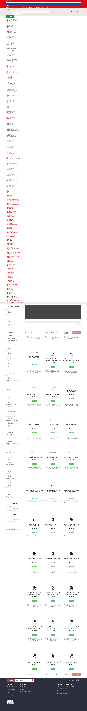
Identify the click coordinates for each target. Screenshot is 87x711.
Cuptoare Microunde (11, 125)
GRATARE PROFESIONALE (11, 53)
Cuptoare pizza (10, 247)
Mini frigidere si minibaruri (12, 80)
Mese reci (9, 64)
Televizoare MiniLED (11, 101)
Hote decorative (10, 147)
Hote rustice (9, 152)
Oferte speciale (15, 526)
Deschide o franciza (50, 7)
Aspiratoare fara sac (11, 180)
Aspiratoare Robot (10, 186)
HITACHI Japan (11, 329)
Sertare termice (10, 122)
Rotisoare (9, 169)
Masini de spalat (10, 154)
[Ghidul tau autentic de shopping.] (10, 700)
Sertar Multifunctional (11, 133)
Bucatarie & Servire (11, 159)
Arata (46, 325)
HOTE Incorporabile (10, 153)
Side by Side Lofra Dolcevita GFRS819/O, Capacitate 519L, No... (34, 393)
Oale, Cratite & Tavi (10, 167)
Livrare (9, 506)
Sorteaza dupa (28, 325)
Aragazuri (9, 113)
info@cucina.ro (65, 693)
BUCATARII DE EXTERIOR (11, 47)
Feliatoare (9, 175)
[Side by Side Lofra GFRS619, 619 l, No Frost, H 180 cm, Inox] (53, 475)
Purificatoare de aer (11, 36)
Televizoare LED (10, 97)
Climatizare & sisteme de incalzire (14, 27)
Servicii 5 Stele (32, 7)
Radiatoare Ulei (10, 35)
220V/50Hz (11, 467)
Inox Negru (11, 373)
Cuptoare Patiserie (10, 121)
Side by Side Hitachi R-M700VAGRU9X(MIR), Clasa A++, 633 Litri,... (53, 426)
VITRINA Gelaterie (10, 68)
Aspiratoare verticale (11, 184)
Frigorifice (9, 55)
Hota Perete (9, 142)
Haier (10, 327)
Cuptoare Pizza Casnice (11, 123)
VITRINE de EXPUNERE (11, 71)
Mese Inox (9, 164)
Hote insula (9, 148)
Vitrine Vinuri (9, 86)
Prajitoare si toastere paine (12, 173)
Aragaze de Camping (11, 114)
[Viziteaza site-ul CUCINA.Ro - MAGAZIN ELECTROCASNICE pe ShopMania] (10, 703)
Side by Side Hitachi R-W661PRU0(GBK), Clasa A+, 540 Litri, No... (71, 457)
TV (7, 96)
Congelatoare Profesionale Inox (13, 61)
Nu (9, 356)
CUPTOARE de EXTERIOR (11, 46)
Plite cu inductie (10, 24)
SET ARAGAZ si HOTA (11, 116)
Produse (10, 16)
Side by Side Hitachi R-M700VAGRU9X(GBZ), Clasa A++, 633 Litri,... (71, 392)
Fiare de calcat (9, 187)
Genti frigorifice (10, 84)
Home (14, 514)
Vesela (8, 166)
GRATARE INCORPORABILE (12, 43)
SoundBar (9, 103)
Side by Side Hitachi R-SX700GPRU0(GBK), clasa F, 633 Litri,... (34, 357)
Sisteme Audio (9, 105)
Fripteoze (9, 162)
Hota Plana (9, 144)
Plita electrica (9, 21)
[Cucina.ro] (9, 12)
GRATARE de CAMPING (11, 54)
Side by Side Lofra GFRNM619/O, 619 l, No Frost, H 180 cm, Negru (71, 491)
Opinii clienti (25, 7)
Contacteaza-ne (10, 688)
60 (9, 397)
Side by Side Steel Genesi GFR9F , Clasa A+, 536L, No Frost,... (53, 525)
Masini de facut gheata (11, 66)
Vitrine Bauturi (9, 56)
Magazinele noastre (40, 7)
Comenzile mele (23, 686)
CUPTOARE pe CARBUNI (11, 136)
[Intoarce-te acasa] (7, 303)
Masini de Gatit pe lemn (11, 117)
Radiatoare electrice (11, 33)
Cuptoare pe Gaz (10, 128)
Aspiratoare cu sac (10, 179)
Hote (8, 139)
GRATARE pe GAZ (10, 38)
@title (10, 406)
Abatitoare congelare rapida (12, 62)
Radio (8, 107)
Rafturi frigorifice (10, 58)
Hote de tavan (9, 141)
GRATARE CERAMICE (10, 49)
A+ (9, 343)
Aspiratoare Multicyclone (11, 182)
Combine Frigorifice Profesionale (13, 95)
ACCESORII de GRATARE (11, 48)
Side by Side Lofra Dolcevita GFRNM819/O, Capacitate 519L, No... (53, 360)
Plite (8, 18)
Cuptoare (9, 118)
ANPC (8, 697)
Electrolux (11, 321)
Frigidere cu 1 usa (10, 79)
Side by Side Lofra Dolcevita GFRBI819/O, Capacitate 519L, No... (71, 359)
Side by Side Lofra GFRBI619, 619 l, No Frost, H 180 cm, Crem (34, 525)
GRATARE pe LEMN (10, 41)
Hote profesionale (10, 140)
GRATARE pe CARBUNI (11, 39)
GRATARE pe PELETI (10, 50)
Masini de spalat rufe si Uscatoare (13, 156)
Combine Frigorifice (10, 76)
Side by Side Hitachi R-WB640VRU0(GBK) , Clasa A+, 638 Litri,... (34, 426)
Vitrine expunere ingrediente (12, 65)
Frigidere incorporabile (11, 89)
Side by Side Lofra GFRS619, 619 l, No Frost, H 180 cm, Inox (53, 491)
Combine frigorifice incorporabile (13, 91)
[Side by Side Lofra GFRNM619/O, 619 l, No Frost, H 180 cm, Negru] (71, 475)
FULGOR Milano (12, 324)
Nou (10, 316)
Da (9, 353)
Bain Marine (9, 176)
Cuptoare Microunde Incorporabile (13, 130)
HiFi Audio (9, 108)
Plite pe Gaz (9, 22)
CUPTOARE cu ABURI (11, 137)
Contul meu (23, 684)
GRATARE (9, 37)
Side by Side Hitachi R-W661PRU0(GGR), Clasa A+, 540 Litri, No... (53, 457)
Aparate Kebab (10, 170)
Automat (11, 441)
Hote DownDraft (10, 150)
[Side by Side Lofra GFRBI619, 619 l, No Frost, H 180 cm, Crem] (34, 509)
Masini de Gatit (10, 112)
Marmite (8, 172)
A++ (9, 345)
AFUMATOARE (9, 44)
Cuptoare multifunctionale (12, 129)
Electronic (11, 489)
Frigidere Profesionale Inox (12, 60)
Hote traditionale (10, 145)
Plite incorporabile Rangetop (12, 20)
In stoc (10, 312)
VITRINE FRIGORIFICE (11, 93)
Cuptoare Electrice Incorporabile (13, 127)
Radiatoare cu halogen (11, 32)
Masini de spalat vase (11, 157)
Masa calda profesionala (12, 163)
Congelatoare (9, 82)
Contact (9, 5)
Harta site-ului (10, 695)
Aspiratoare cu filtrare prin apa (13, 181)
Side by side (11, 414)
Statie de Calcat (10, 188)
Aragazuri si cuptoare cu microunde (14, 110)
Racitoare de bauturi (11, 88)
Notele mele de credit (24, 688)
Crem (10, 368)
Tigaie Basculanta (10, 174)
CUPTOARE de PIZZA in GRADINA (13, 248)
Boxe (8, 106)
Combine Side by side (11, 74)
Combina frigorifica (13, 411)
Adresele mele (22, 689)
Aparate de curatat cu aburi (12, 190)
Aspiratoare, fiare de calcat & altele (14, 178)
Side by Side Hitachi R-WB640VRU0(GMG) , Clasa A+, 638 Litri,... (71, 426)
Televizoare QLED (10, 99)
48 (9, 394)
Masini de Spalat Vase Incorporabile (14, 158)
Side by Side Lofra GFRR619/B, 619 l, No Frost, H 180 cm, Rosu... (34, 491)
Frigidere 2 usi (9, 77)
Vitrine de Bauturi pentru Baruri (13, 70)
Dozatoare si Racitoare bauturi (13, 72)
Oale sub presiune (10, 168)
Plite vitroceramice (10, 25)
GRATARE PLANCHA (10, 52)
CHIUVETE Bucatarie (10, 192)
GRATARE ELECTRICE (11, 42)
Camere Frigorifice (10, 94)
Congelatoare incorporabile (12, 90)
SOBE (8, 29)
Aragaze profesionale (11, 111)
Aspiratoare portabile (11, 185)
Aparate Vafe (9, 161)
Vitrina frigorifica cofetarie (12, 59)
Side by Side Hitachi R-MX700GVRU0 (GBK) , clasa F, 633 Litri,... (34, 457)
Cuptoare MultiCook (11, 135)
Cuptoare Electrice (10, 131)
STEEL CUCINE (11, 338)
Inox (9, 370)
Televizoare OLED (10, 100)
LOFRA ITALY (11, 332)
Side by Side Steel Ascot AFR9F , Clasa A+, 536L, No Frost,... (34, 627)
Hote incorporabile (10, 151)
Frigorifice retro (10, 78)
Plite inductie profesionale (12, 19)
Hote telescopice (10, 146)
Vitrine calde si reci (10, 67)
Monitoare (9, 102)
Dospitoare (9, 134)
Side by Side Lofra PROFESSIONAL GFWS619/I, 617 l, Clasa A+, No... (53, 393)
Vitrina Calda (9, 73)
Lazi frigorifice (9, 85)
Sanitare (8, 191)
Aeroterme (9, 30)
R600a (10, 494)
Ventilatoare (9, 31)
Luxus (10, 335)
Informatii (14, 503)
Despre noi (19, 7)
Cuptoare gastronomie (11, 119)
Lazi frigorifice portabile (11, 83)
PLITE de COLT (9, 26)
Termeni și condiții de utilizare (14, 508)
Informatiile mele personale (25, 691)
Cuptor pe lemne (10, 124)
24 (9, 392)
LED (9, 455)
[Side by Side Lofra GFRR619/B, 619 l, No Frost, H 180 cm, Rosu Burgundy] (34, 475)
